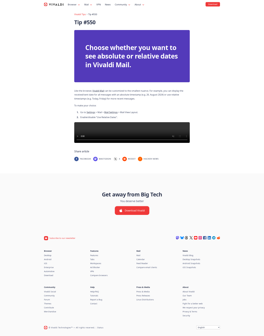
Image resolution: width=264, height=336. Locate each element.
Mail (86, 4)
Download (48, 275)
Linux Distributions (145, 299)
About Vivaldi (189, 291)
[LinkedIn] (209, 237)
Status (100, 327)
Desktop (47, 255)
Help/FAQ (94, 291)
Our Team (187, 295)
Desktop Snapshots (191, 259)
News (108, 4)
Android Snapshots (191, 263)
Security (186, 315)
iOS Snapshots (189, 267)
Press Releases (143, 295)
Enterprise (49, 267)
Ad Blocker (95, 267)
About (138, 4)
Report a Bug (96, 299)
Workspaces (95, 263)
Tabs (92, 259)
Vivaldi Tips (80, 14)
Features (94, 255)
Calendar (140, 259)
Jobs (184, 299)
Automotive (49, 271)
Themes (47, 303)
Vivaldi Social (50, 291)
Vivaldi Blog (188, 255)
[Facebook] (204, 237)
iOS (45, 263)
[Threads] (186, 237)
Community (121, 4)
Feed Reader (142, 263)
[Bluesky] (182, 237)
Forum (47, 299)
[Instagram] (200, 237)
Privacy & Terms (190, 311)
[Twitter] (191, 237)
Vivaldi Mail (98, 90)
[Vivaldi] (54, 4)
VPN (98, 4)
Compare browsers (99, 275)
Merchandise (50, 311)
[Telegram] (213, 237)
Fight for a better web (193, 303)
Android (47, 259)
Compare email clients (146, 267)
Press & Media (143, 291)
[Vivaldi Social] (177, 237)
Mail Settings (111, 112)
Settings (91, 112)
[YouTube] (195, 237)
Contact (93, 303)
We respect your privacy (194, 307)
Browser (72, 4)
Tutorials (94, 295)
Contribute (49, 307)
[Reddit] (218, 237)
